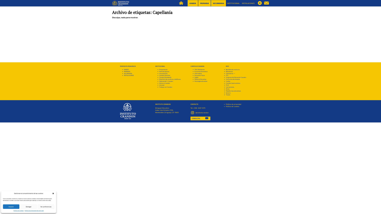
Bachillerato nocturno (233, 69)
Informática (198, 73)
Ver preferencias (45, 207)
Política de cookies (18, 210)
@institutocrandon (202, 113)
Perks (227, 89)
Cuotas (228, 81)
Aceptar (11, 207)
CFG (227, 75)
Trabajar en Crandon (165, 87)
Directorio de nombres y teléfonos (170, 79)
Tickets (228, 95)
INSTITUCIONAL (233, 3)
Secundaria (218, 3)
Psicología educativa (200, 81)
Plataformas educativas (233, 91)
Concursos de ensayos (233, 79)
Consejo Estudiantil (165, 77)
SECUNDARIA (128, 73)
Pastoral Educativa (200, 79)
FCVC (227, 85)
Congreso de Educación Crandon (236, 77)
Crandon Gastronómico (233, 83)
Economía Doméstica (201, 71)
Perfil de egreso (164, 71)
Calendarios (229, 73)
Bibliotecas (229, 71)
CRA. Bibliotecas (199, 69)
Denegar (28, 207)
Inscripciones (163, 73)
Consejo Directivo (164, 75)
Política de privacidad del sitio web (34, 210)
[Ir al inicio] (120, 3)
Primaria (204, 3)
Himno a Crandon (164, 83)
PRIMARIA (127, 71)
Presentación (163, 69)
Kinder (193, 3)
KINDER (126, 69)
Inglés (196, 77)
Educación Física (199, 75)
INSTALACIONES (248, 3)
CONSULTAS (196, 118)
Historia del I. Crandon (166, 81)
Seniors (228, 93)
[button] (53, 193)
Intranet (161, 85)
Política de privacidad (233, 104)
